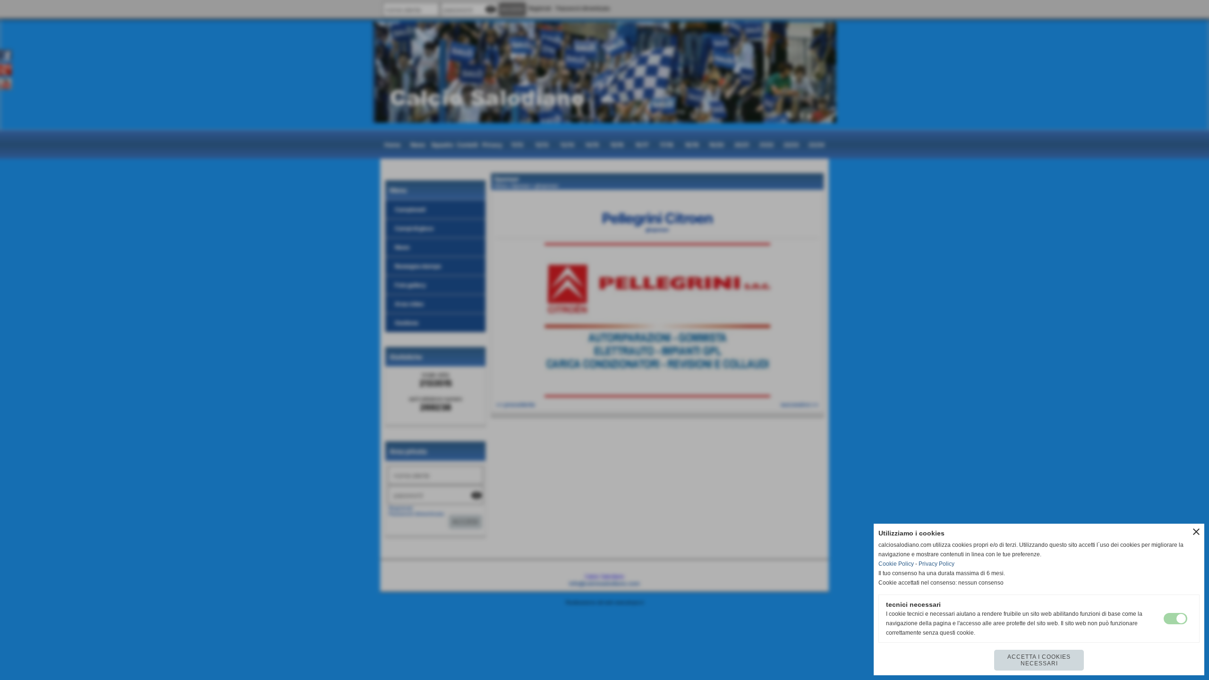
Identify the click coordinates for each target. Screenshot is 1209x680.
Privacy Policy (936, 564)
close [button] (1196, 531)
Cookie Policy (896, 564)
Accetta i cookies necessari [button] (1039, 660)
